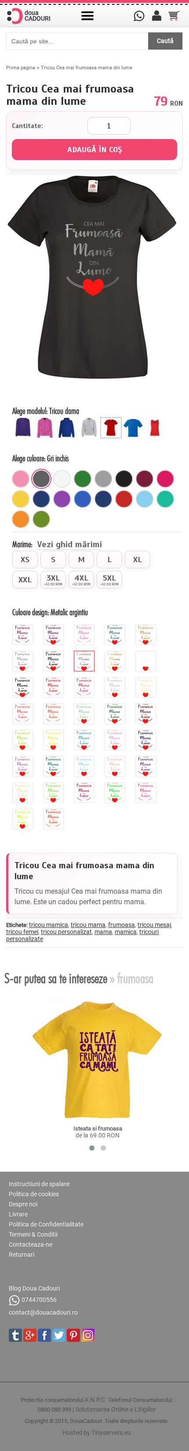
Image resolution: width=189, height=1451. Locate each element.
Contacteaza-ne (30, 1244)
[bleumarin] (41, 499)
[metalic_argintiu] (85, 654)
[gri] (103, 479)
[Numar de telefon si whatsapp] (139, 16)
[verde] (82, 479)
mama (103, 931)
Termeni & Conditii (33, 1234)
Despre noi (23, 1204)
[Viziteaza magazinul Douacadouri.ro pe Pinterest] (73, 1335)
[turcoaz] (165, 499)
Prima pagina (20, 68)
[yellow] (54, 733)
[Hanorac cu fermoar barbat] (90, 420)
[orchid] (23, 759)
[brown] (146, 706)
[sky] (85, 759)
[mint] (85, 706)
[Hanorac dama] (24, 420)
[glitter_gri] (23, 654)
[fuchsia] (165, 479)
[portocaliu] (20, 519)
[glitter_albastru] (116, 627)
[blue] (85, 733)
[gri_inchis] (41, 479)
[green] (23, 733)
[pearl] (23, 785)
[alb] (62, 479)
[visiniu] (144, 479)
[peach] (116, 759)
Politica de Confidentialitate (46, 1224)
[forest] (116, 706)
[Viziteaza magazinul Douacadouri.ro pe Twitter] (58, 1335)
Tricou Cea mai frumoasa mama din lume (86, 68)
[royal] (82, 499)
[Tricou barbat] (134, 420)
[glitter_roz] (85, 627)
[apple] (54, 785)
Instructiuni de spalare (39, 1183)
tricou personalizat (66, 931)
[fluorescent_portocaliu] (54, 812)
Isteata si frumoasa (97, 1128)
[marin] (103, 499)
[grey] (116, 680)
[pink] (85, 680)
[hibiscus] (23, 706)
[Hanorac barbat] (68, 420)
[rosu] (124, 499)
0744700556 (39, 1300)
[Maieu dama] (156, 420)
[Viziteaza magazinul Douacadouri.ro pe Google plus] (29, 1335)
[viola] (146, 759)
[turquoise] (54, 759)
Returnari (21, 1254)
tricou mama (88, 924)
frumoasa (121, 924)
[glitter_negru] (54, 654)
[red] (54, 680)
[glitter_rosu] (23, 627)
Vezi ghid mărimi (69, 545)
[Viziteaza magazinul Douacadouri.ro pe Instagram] (87, 1335)
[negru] (124, 479)
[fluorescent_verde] (116, 785)
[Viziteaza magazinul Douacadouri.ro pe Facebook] (44, 1335)
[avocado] (41, 519)
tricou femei (22, 931)
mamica (126, 931)
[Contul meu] (156, 16)
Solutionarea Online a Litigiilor (115, 1409)
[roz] (20, 479)
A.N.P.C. (95, 1399)
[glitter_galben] (146, 627)
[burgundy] (85, 785)
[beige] (146, 680)
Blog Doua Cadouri (34, 1288)
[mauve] (116, 733)
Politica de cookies (34, 1194)
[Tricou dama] (112, 420)
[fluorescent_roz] (146, 785)
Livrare (18, 1214)
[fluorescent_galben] (23, 812)
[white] (146, 654)
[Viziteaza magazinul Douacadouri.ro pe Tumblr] (15, 1335)
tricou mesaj (154, 924)
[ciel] (144, 499)
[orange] (54, 706)
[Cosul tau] (174, 16)
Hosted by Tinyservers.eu (96, 1432)
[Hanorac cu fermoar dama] (46, 420)
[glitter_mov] (54, 627)
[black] (23, 680)
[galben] (20, 499)
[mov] (62, 499)
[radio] (25, 559)
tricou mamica (48, 924)
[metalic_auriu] (116, 654)
